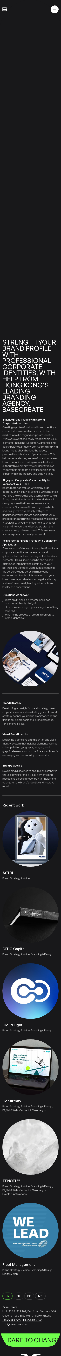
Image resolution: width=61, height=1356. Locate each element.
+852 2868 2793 (11, 1319)
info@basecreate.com (15, 1324)
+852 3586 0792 (32, 1319)
